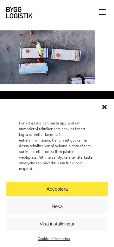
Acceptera (57, 189)
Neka (57, 206)
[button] (104, 107)
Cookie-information (54, 238)
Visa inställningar (57, 223)
